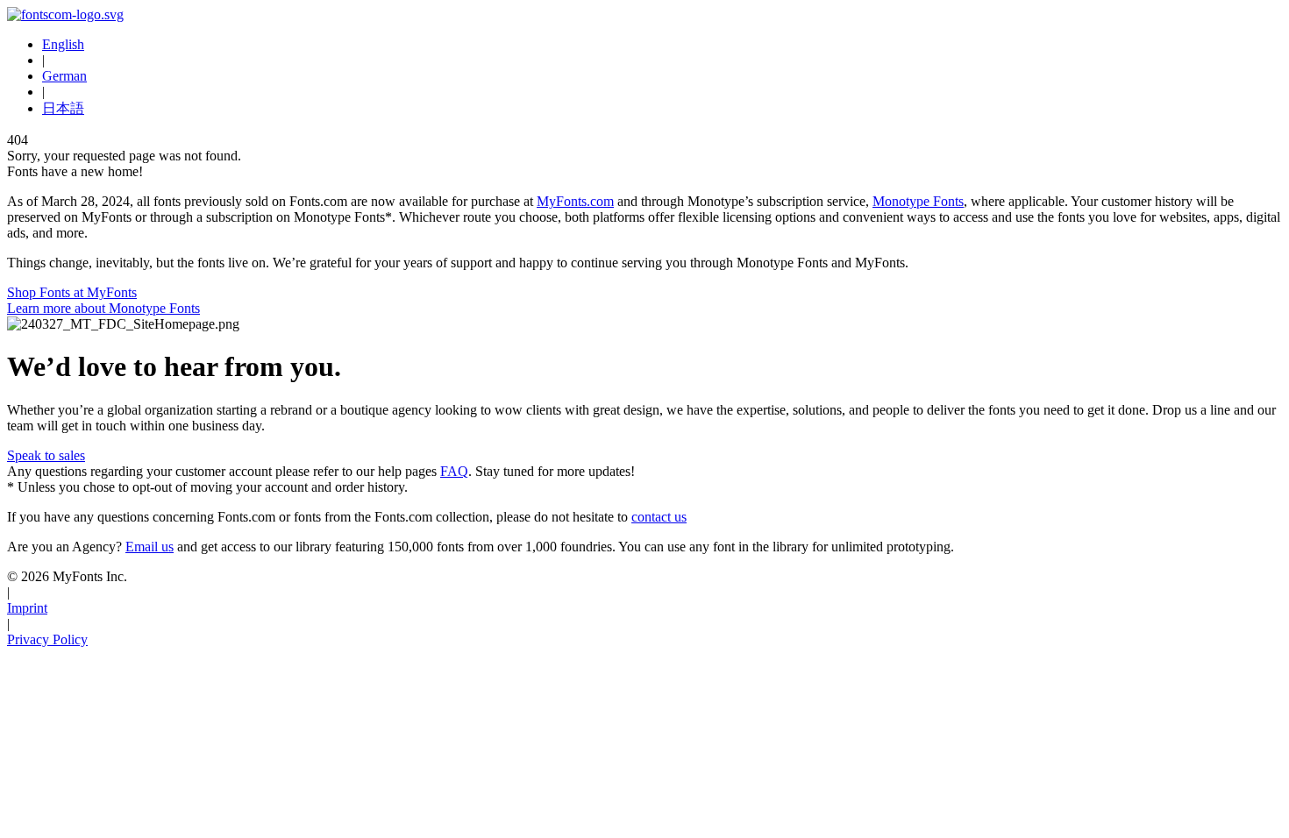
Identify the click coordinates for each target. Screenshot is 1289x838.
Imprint (27, 607)
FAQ (454, 471)
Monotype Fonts (918, 201)
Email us (149, 546)
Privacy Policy (47, 639)
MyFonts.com (575, 201)
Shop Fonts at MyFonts (72, 292)
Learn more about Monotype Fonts (103, 308)
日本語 (63, 108)
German (64, 75)
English (63, 44)
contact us (659, 516)
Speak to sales (46, 455)
